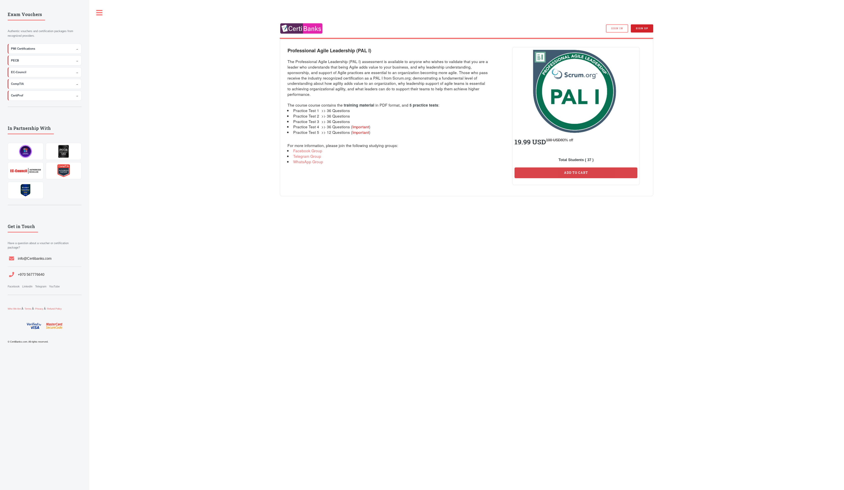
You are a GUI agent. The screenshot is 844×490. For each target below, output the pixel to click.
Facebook (14, 286)
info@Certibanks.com (34, 258)
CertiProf (44, 95)
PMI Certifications (44, 48)
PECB (44, 60)
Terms (28, 308)
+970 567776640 (31, 274)
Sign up (642, 28)
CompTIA (44, 83)
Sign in (617, 28)
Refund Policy (54, 308)
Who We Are (14, 308)
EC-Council (44, 72)
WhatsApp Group (308, 161)
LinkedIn (27, 286)
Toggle (99, 13)
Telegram (40, 286)
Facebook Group (307, 150)
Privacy (39, 308)
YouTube (54, 286)
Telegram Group (307, 156)
